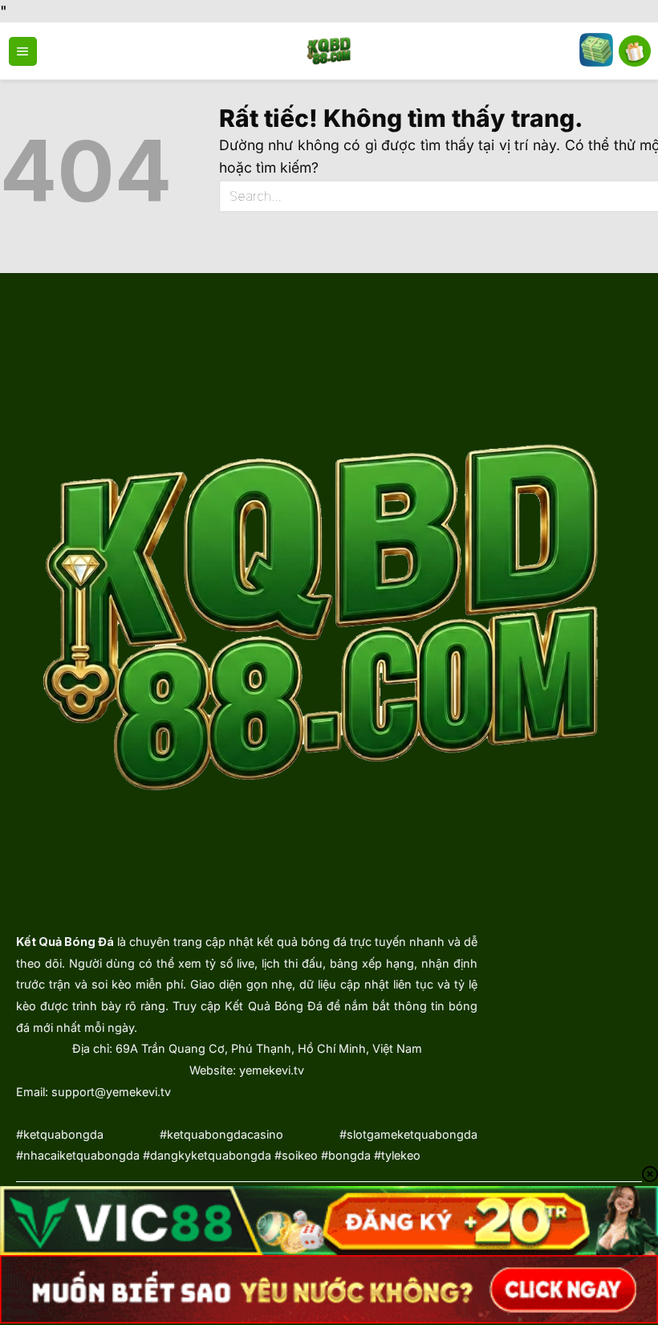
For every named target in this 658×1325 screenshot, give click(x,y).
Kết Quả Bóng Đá (65, 941)
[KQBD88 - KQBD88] (329, 50)
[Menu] (23, 51)
